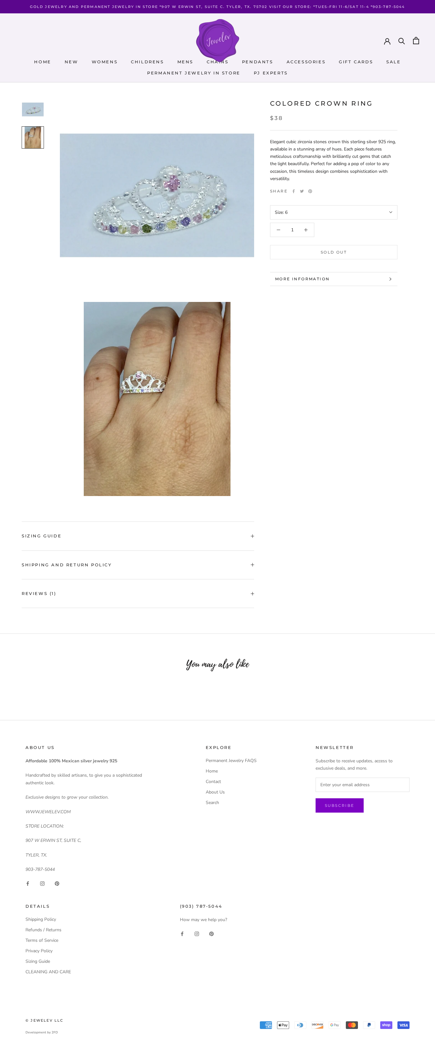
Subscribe (339, 805)
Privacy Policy (39, 951)
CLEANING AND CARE (48, 972)
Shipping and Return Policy (67, 564)
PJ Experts (271, 72)
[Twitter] (302, 191)
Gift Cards (356, 61)
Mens (185, 61)
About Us (215, 792)
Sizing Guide (41, 535)
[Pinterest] (310, 191)
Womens (105, 61)
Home (42, 61)
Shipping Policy (40, 919)
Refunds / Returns (43, 930)
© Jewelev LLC (44, 1020)
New (71, 61)
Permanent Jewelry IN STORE (193, 72)
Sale (393, 61)
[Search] (401, 40)
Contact (213, 782)
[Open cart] (416, 40)
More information (302, 278)
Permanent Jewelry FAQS (231, 761)
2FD (55, 1032)
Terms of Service (41, 940)
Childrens (147, 61)
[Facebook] (294, 191)
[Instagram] (42, 883)
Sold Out (334, 252)
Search (212, 803)
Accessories (306, 61)
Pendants (257, 61)
